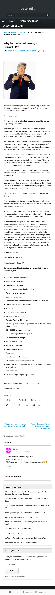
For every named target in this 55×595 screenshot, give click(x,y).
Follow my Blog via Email (13, 551)
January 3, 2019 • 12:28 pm (22, 452)
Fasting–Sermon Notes (13, 533)
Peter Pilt (11, 51)
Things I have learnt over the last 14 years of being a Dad (15, 425)
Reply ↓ (8, 466)
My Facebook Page (29, 21)
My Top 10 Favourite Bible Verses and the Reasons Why (26, 538)
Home (12, 21)
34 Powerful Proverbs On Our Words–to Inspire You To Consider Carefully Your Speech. (26, 493)
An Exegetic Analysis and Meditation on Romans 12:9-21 (26, 512)
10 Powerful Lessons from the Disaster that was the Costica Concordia (39, 426)
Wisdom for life (18, 32)
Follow (11, 571)
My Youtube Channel (13, 26)
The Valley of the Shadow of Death (18, 529)
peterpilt (27, 8)
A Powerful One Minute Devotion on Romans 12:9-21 (25, 517)
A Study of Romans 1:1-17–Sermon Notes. (21, 543)
